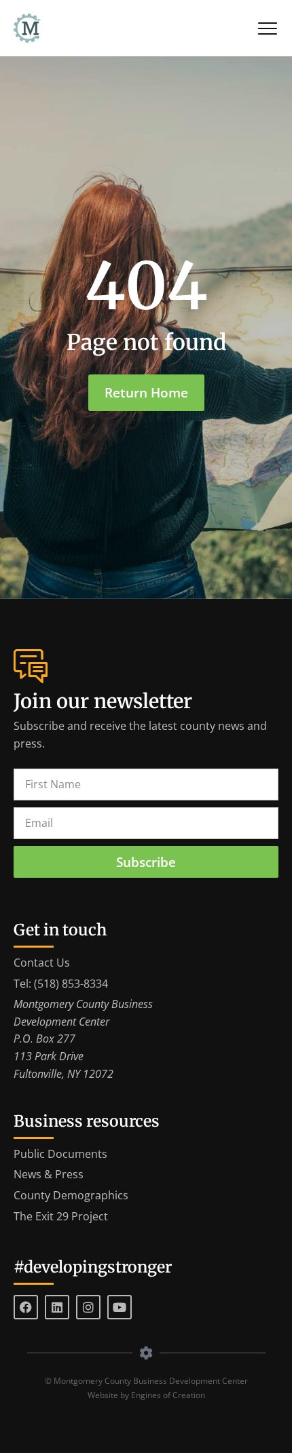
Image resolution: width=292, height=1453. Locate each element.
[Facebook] (26, 1307)
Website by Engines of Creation (146, 1395)
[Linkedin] (57, 1307)
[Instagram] (88, 1307)
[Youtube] (119, 1307)
